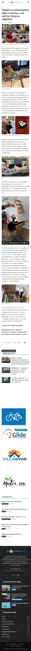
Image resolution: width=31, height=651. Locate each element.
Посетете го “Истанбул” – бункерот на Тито (14, 517)
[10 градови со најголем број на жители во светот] (6, 588)
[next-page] (5, 386)
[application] (15, 220)
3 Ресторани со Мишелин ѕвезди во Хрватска (14, 509)
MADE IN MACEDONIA (16, 599)
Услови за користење (15, 646)
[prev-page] (3, 386)
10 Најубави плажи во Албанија (20, 603)
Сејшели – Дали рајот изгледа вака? (12, 501)
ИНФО (3, 528)
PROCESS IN (14, 649)
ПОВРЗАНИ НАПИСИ (9, 351)
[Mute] (24, 243)
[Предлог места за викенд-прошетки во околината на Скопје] (6, 596)
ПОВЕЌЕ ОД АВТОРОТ (9, 353)
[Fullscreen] (27, 243)
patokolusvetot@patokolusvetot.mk (15, 570)
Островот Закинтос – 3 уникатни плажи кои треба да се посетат (20, 380)
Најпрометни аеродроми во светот (12, 534)
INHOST (25, 649)
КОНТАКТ (21, 644)
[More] (24, 342)
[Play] (4, 243)
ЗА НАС (8, 644)
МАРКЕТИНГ (14, 644)
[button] (3, 2)
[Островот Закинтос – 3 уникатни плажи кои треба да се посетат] (6, 380)
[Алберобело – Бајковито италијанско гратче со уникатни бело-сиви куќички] (6, 370)
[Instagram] (18, 575)
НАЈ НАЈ (3, 511)
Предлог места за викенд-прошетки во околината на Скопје (19, 595)
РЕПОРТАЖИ (5, 503)
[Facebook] (13, 575)
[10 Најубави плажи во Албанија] (6, 605)
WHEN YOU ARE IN (5, 362)
